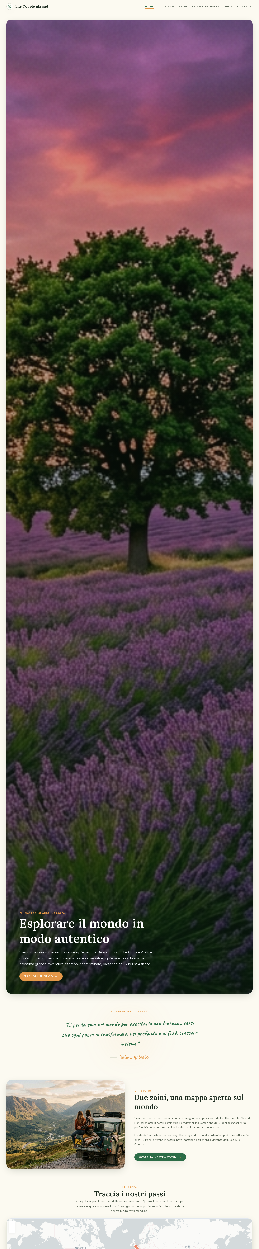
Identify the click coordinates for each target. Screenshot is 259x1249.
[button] (12, 1224)
